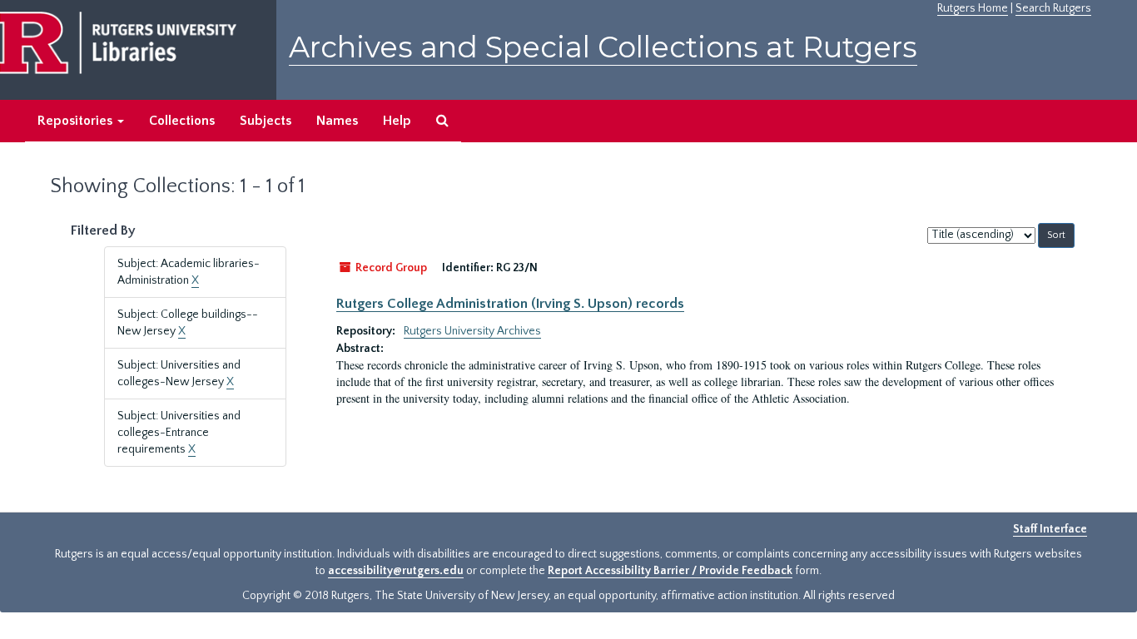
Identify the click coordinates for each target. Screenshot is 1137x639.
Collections (182, 120)
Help (397, 120)
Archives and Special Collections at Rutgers (603, 47)
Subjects (265, 120)
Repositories (76, 120)
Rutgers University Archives (472, 331)
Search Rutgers (1053, 8)
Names (337, 120)
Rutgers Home (972, 8)
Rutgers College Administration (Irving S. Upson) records (510, 303)
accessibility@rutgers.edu (396, 570)
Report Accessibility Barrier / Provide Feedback (670, 570)
